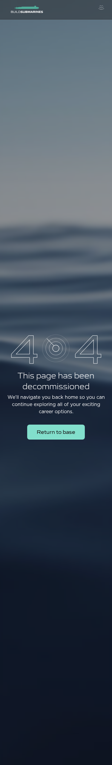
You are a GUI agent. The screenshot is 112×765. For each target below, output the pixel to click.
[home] (25, 9)
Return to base (56, 431)
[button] (101, 9)
